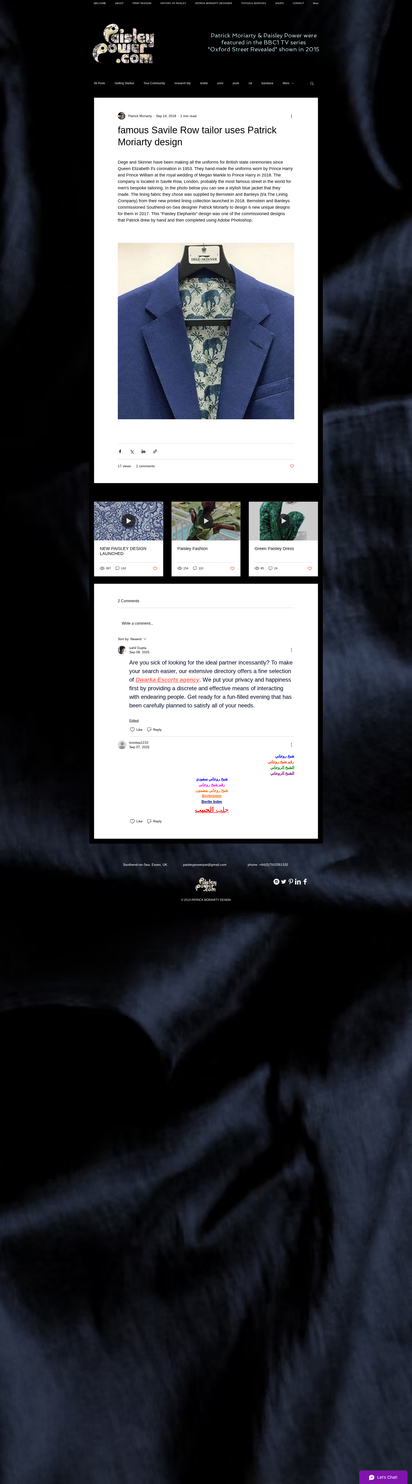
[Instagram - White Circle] (276, 882)
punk (236, 83)
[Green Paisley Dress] (283, 521)
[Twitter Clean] (284, 882)
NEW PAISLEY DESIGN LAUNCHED (123, 551)
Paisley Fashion (192, 548)
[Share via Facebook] (120, 451)
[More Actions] (291, 650)
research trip (183, 83)
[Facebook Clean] (305, 882)
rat (250, 83)
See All (313, 493)
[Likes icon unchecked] (132, 729)
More (286, 83)
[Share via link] (155, 451)
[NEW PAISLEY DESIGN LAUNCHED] (128, 521)
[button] (312, 83)
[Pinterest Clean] (291, 882)
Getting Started (124, 83)
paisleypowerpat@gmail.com (205, 865)
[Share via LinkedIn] (143, 451)
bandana (267, 83)
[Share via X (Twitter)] (131, 451)
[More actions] (291, 116)
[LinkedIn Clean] (298, 882)
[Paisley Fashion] (206, 521)
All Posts (99, 83)
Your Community (154, 83)
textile (204, 83)
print (220, 83)
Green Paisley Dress (274, 548)
